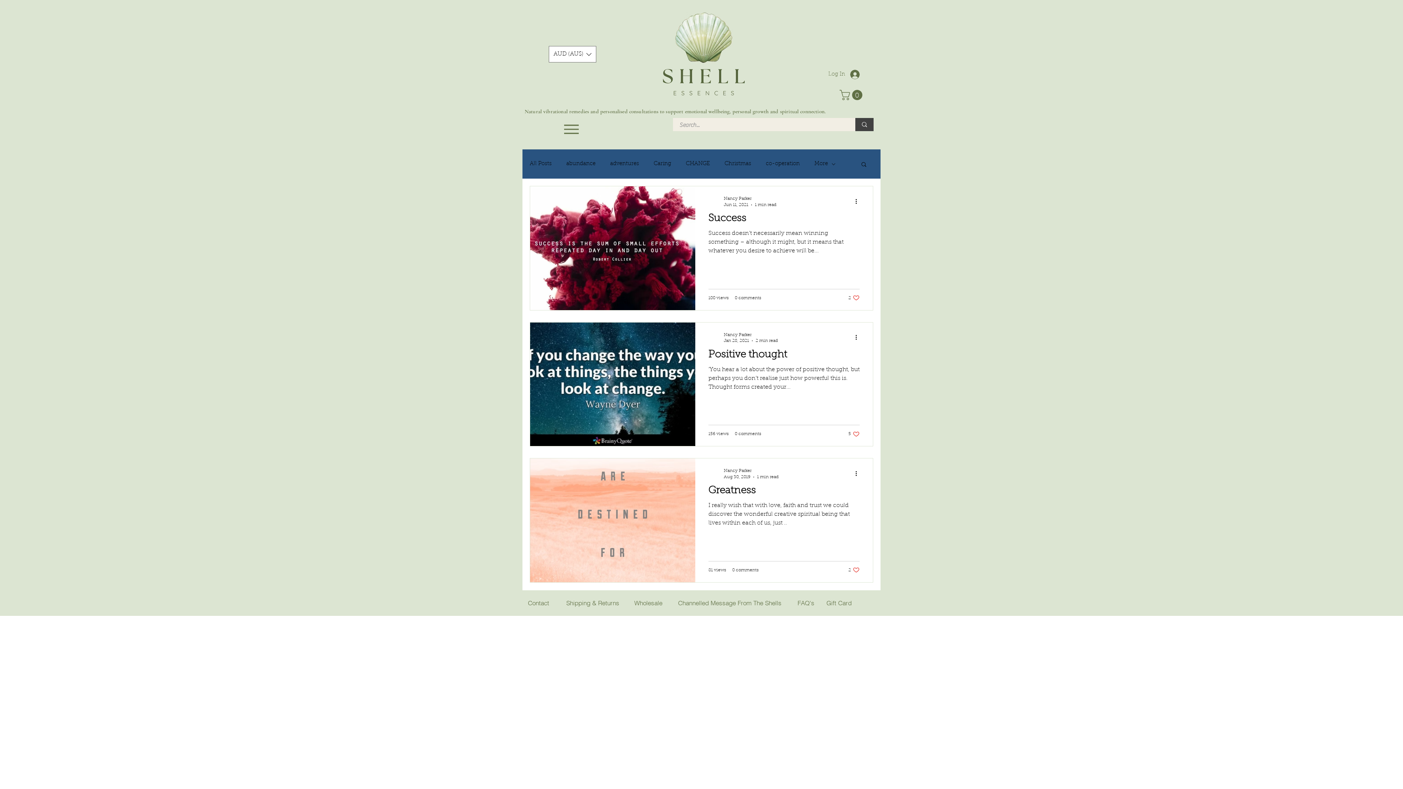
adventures (624, 164)
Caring (662, 164)
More (821, 164)
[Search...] (864, 124)
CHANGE (698, 164)
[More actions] (858, 201)
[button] (572, 54)
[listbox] (572, 54)
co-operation (783, 164)
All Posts (541, 164)
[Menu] (571, 129)
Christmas (738, 164)
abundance (581, 164)
